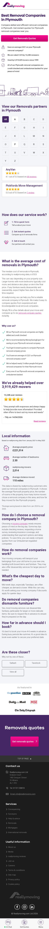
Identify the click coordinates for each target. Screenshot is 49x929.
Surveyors (12, 814)
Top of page (23, 759)
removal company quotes (29, 313)
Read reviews (40, 421)
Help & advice (14, 818)
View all (13, 672)
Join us (11, 861)
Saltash (13, 663)
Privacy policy (14, 879)
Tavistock (36, 663)
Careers (11, 866)
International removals (17, 832)
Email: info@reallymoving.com (22, 794)
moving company (20, 523)
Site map (12, 875)
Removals (12, 823)
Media (10, 852)
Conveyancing (14, 809)
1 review (30, 192)
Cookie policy (14, 884)
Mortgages (12, 828)
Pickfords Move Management (24, 185)
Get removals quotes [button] (23, 741)
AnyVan (10, 169)
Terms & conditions (16, 870)
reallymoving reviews (17, 856)
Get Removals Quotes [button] (24, 38)
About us (12, 847)
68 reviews (31, 176)
